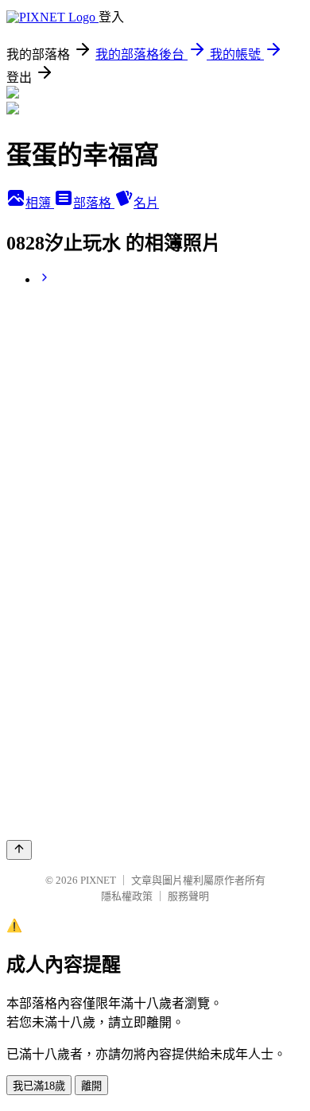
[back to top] (19, 850)
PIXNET (98, 880)
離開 (91, 1086)
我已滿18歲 (39, 1086)
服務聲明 (188, 896)
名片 (146, 203)
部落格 (93, 203)
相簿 (39, 203)
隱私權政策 (127, 896)
